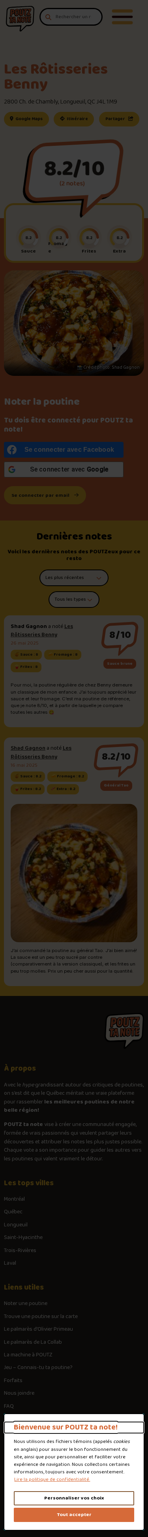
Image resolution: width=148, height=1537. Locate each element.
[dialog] (74, 1472)
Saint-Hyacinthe (23, 1237)
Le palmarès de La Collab (33, 1342)
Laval (10, 1263)
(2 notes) (72, 184)
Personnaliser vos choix (74, 1498)
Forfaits (13, 1381)
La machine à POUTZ (28, 1355)
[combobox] (71, 17)
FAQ (9, 1406)
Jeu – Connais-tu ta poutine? (38, 1367)
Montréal (14, 1199)
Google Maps (32, 119)
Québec (13, 1212)
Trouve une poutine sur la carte (41, 1317)
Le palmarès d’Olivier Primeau (38, 1329)
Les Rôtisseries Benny (42, 631)
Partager (115, 119)
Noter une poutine (25, 1303)
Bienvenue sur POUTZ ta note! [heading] (66, 1427)
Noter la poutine (42, 402)
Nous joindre (19, 1393)
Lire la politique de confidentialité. (52, 1479)
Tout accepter (74, 1515)
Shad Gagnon (28, 748)
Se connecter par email (40, 495)
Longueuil (16, 1225)
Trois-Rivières (20, 1251)
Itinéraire (80, 119)
